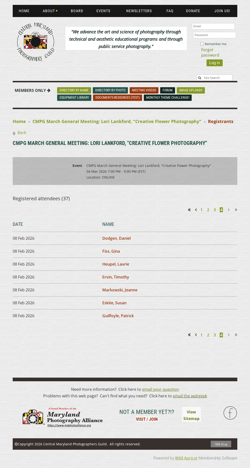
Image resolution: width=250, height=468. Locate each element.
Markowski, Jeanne (119, 290)
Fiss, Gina (111, 251)
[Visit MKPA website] (62, 430)
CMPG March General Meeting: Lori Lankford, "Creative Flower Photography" (116, 121)
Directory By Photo (110, 90)
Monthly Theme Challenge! (167, 97)
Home (19, 121)
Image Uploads (190, 90)
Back (22, 132)
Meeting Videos (144, 90)
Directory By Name (74, 90)
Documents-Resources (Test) (117, 97)
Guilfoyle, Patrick (118, 315)
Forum (168, 90)
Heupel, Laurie (115, 264)
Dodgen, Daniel (116, 238)
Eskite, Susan (114, 303)
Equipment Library (74, 97)
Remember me (215, 44)
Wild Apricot (186, 458)
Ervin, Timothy (115, 277)
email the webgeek (190, 396)
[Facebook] (230, 413)
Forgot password (210, 52)
